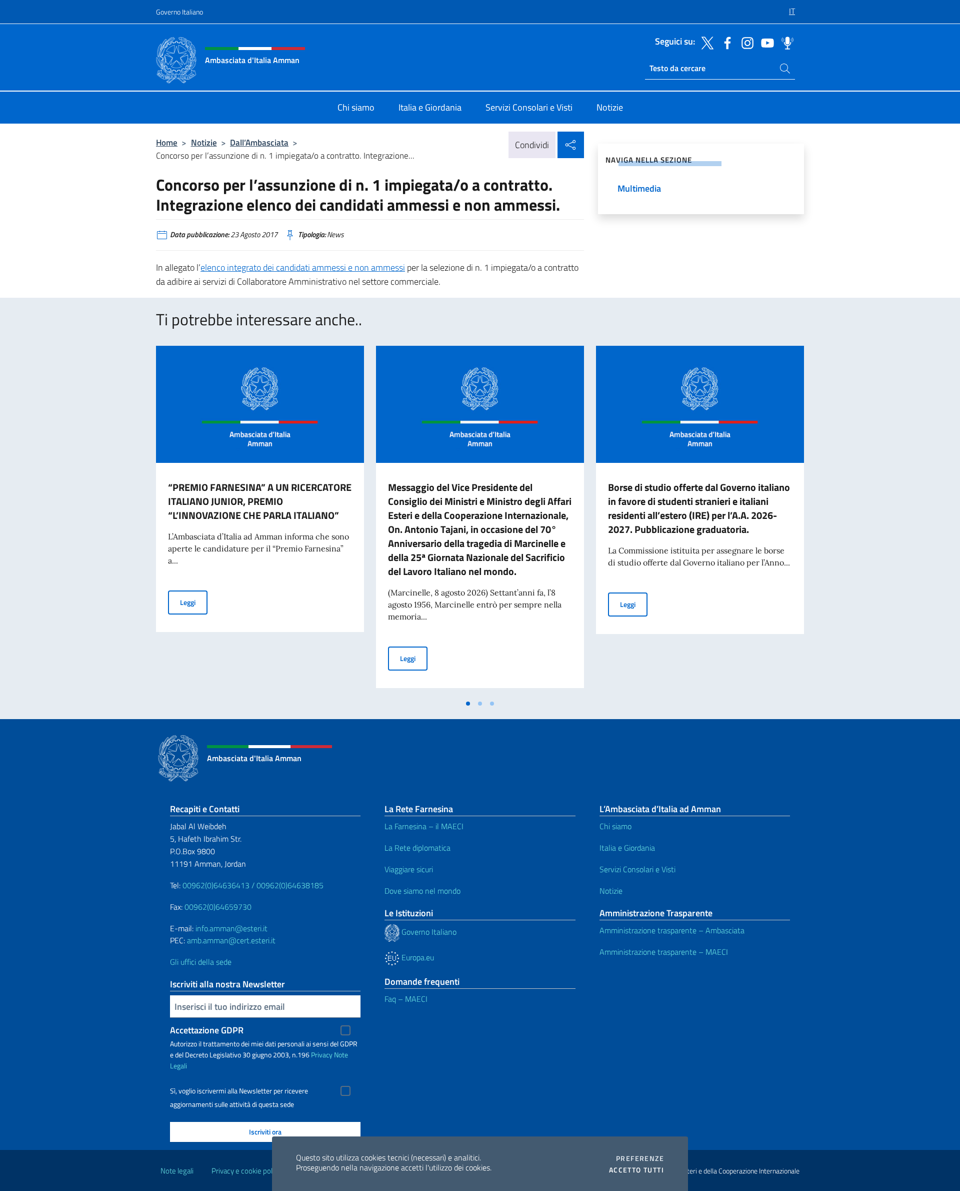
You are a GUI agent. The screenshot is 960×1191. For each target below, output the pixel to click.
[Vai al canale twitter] (705, 42)
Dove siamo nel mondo (422, 891)
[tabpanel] (260, 520)
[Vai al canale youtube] (765, 42)
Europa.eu (417, 957)
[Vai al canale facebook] (725, 42)
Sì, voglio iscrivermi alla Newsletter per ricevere (239, 1090)
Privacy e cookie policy (246, 1170)
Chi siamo (616, 826)
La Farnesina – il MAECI (424, 826)
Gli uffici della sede (201, 962)
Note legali (177, 1170)
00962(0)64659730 (218, 907)
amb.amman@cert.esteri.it (231, 940)
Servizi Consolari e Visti (638, 869)
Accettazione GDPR (207, 1030)
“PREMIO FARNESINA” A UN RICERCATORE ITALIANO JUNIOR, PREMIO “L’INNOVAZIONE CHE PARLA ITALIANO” (260, 501)
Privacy (321, 1054)
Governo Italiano (179, 12)
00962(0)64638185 (290, 885)
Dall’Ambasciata (259, 142)
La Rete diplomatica (417, 848)
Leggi (194, 602)
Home (167, 142)
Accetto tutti (636, 1169)
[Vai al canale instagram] (745, 42)
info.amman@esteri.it (232, 928)
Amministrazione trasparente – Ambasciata (672, 930)
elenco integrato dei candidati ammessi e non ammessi (302, 267)
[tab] (468, 704)
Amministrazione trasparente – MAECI (664, 952)
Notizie (204, 142)
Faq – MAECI (406, 999)
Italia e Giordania (627, 848)
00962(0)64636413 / (218, 885)
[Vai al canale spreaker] (785, 42)
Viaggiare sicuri (408, 869)
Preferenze (640, 1158)
